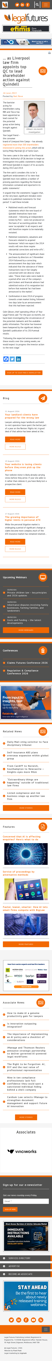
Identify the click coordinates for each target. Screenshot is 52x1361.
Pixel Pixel (17, 1350)
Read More (15, 439)
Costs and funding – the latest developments (24, 621)
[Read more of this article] (26, 854)
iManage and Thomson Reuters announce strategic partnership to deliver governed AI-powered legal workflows (27, 1052)
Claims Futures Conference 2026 (27, 662)
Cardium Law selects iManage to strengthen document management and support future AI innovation (27, 1101)
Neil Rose (18, 96)
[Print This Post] (49, 52)
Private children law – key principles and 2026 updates (27, 594)
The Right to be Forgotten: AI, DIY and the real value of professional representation (26, 1067)
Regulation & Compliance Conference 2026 (23, 672)
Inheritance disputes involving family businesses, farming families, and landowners (27, 607)
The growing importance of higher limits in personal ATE (23, 518)
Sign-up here (10, 1209)
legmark (23, 1353)
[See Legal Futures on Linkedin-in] (22, 5)
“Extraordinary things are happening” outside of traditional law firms (28, 782)
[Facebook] (6, 359)
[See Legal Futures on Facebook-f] (27, 5)
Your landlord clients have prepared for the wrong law (22, 416)
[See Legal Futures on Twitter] (17, 5)
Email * (8, 1201)
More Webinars (26, 630)
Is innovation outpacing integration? (22, 1025)
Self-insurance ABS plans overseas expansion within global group (28, 755)
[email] (26, 1201)
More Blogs (15, 447)
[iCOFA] (29, 1151)
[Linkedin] (18, 359)
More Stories (26, 808)
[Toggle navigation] (46, 5)
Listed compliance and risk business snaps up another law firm (26, 795)
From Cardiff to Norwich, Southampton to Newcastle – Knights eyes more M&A (25, 768)
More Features (26, 944)
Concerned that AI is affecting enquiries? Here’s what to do (22, 838)
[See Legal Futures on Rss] (40, 1320)
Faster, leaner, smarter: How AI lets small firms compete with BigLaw (25, 908)
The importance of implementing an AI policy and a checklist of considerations (27, 1037)
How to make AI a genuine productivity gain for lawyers (25, 1014)
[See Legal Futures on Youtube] (33, 1320)
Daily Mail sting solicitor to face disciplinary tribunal (27, 743)
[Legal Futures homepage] (26, 18)
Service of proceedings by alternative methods (18, 873)
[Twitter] (12, 359)
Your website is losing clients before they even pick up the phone (23, 467)
